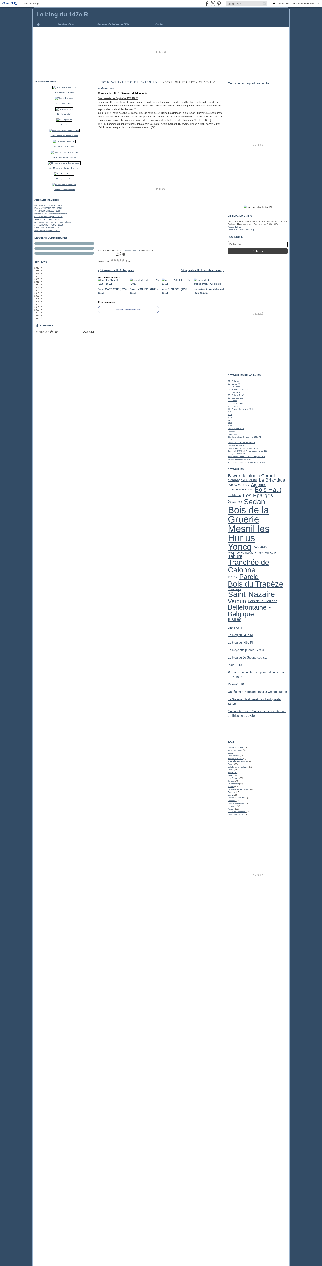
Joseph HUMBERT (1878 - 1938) (48, 225)
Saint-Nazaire (251, 594)
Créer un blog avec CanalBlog (241, 230)
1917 (230, 420)
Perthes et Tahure (238, 484)
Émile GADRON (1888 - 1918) (47, 230)
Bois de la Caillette (262, 601)
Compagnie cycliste (242, 480)
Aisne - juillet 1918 (236, 429)
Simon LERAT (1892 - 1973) (46, 219)
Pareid (249, 577)
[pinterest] (219, 3)
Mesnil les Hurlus (248, 533)
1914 (230, 412)
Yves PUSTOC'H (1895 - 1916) (47, 211)
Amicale (270, 552)
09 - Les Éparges (235, 403)
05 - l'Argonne (234, 392)
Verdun (237, 601)
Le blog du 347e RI (240, 635)
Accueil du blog (234, 227)
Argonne (258, 485)
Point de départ (66, 24)
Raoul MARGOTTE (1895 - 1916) (48, 205)
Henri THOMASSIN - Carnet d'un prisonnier (246, 457)
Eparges (259, 553)
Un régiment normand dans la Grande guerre (257, 691)
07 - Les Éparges (235, 398)
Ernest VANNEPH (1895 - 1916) (48, 208)
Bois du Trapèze (255, 584)
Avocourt (232, 431)
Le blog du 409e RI (240, 642)
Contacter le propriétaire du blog (249, 83)
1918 (230, 423)
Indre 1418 (235, 665)
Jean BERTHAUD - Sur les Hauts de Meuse (246, 462)
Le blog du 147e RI (108, 82)
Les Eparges (258, 495)
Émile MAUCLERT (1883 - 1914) (48, 228)
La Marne (234, 495)
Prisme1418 (236, 684)
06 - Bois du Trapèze (237, 395)
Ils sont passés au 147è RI (239, 459)
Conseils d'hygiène (236, 445)
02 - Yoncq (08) (234, 384)
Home (38, 22)
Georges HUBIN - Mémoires (240, 454)
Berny (232, 577)
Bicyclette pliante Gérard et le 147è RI (244, 437)
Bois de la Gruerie (248, 514)
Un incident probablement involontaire (50, 214)
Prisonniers (234, 589)
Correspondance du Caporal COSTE (243, 448)
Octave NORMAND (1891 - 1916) (48, 216)
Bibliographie (233, 434)
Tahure (235, 556)
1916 (230, 417)
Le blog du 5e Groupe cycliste (247, 657)
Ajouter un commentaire (128, 309)
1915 (230, 415)
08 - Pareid (232, 401)
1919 (230, 426)
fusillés (234, 619)
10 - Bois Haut (234, 406)
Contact (159, 24)
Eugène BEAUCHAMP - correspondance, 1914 (248, 451)
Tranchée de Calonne (248, 566)
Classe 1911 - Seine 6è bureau (241, 443)
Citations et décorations (238, 440)
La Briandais (272, 480)
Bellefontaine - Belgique (249, 610)
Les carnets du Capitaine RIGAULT (142, 82)
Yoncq (240, 547)
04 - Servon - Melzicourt (238, 389)
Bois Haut (268, 490)
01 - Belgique (233, 381)
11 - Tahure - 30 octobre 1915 (241, 409)
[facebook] (206, 3)
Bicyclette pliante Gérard (251, 476)
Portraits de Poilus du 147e (113, 24)
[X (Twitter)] (213, 3)
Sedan (254, 501)
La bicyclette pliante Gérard (246, 650)
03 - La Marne (234, 387)
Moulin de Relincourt (240, 552)
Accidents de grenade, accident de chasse (52, 222)
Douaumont (235, 501)
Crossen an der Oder (240, 489)
